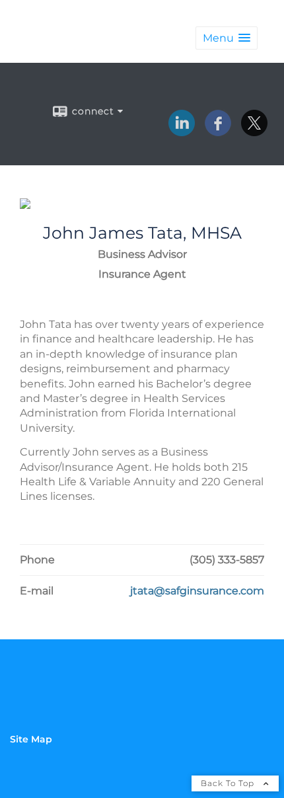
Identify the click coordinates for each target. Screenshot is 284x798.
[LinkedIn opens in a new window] (181, 132)
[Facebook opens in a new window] (218, 132)
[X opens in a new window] (254, 132)
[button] (226, 38)
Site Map (31, 739)
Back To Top (229, 783)
